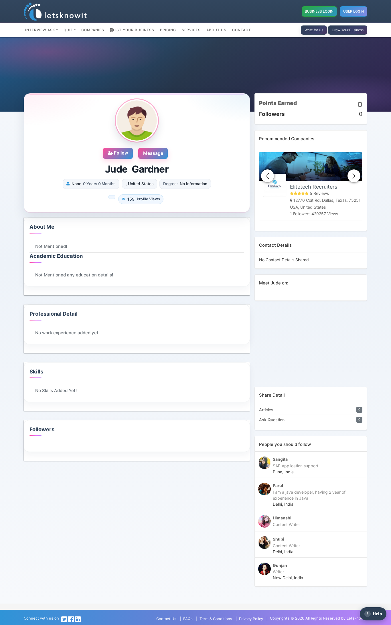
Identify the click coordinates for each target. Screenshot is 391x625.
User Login (353, 11)
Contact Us (166, 618)
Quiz (68, 30)
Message (153, 153)
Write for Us (314, 30)
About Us (216, 30)
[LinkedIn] (78, 619)
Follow (120, 153)
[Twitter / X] (64, 619)
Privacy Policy (251, 618)
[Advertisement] (311, 346)
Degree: (170, 183)
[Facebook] (71, 619)
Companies (92, 30)
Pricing (168, 30)
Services (191, 30)
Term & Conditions (216, 618)
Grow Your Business (348, 30)
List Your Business (133, 30)
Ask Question (272, 419)
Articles (266, 409)
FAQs (188, 618)
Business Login (319, 11)
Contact (241, 30)
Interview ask (40, 30)
